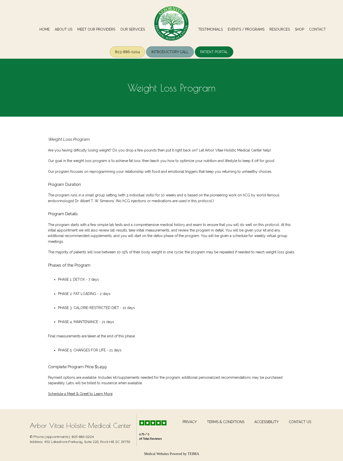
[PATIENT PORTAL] (214, 57)
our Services (132, 29)
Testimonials (210, 29)
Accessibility (266, 422)
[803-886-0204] (127, 57)
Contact (317, 29)
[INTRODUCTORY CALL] (170, 57)
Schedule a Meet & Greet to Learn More (80, 394)
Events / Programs (246, 29)
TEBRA (193, 454)
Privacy (190, 422)
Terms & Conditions (225, 422)
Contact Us (300, 422)
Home (44, 29)
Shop (299, 29)
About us (63, 29)
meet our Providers (96, 29)
